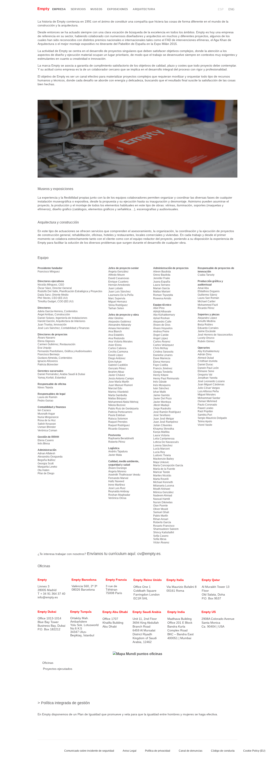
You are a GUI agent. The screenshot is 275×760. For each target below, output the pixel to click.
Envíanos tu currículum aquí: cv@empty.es (123, 554)
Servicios (78, 9)
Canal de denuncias (190, 750)
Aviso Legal (129, 750)
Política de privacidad (157, 750)
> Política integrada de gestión (64, 703)
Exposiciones (117, 9)
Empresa (59, 9)
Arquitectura (144, 9)
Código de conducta (223, 750)
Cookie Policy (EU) (254, 750)
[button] (208, 9)
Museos (96, 9)
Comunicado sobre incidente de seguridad (89, 750)
